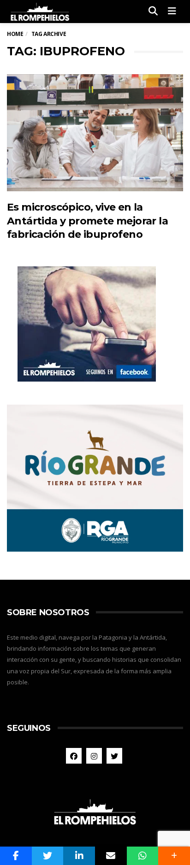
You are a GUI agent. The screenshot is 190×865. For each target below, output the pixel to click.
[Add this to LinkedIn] (79, 856)
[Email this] (111, 856)
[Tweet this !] (48, 856)
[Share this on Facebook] (16, 856)
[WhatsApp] (143, 856)
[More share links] (174, 856)
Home (15, 34)
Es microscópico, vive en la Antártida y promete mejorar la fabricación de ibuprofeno (87, 221)
